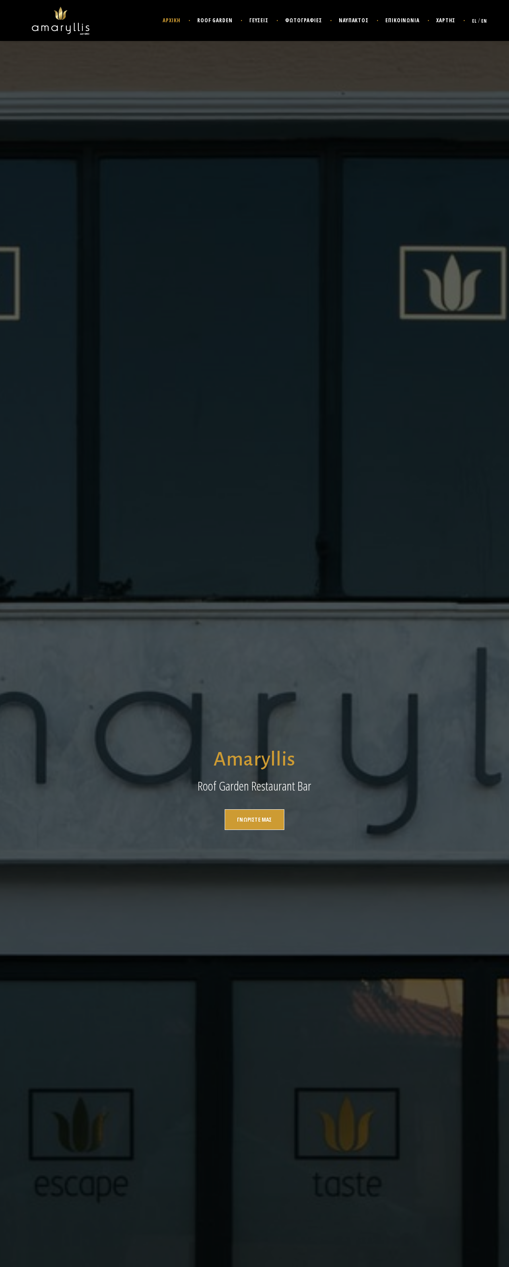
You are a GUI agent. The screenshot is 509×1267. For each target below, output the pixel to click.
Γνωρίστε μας (254, 819)
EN (484, 20)
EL (474, 20)
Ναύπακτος (354, 20)
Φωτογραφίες (303, 20)
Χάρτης (445, 20)
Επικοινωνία (402, 20)
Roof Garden (215, 20)
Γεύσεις (258, 20)
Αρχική (171, 20)
